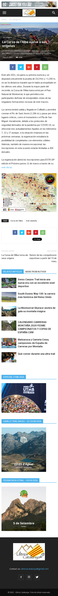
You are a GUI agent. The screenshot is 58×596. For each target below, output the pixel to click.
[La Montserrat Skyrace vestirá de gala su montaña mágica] (8, 311)
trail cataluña (31, 221)
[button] (54, 13)
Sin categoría (15, 19)
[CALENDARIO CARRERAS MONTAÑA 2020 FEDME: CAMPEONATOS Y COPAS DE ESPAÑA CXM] (8, 325)
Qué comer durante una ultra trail (36, 353)
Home (4, 19)
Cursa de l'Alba (17, 221)
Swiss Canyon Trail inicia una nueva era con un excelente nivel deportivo (36, 283)
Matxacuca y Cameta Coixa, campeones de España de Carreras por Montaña (33, 343)
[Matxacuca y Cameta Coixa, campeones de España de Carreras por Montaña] (8, 343)
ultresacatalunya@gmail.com (35, 568)
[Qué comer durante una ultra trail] (8, 357)
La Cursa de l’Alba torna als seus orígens (14, 257)
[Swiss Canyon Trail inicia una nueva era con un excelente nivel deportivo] (8, 283)
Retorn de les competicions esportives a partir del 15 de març (43, 258)
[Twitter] (37, 577)
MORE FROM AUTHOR (35, 272)
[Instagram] (29, 577)
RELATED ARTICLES (12, 272)
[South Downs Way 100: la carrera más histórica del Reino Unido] (8, 297)
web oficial (6, 167)
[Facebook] (21, 577)
